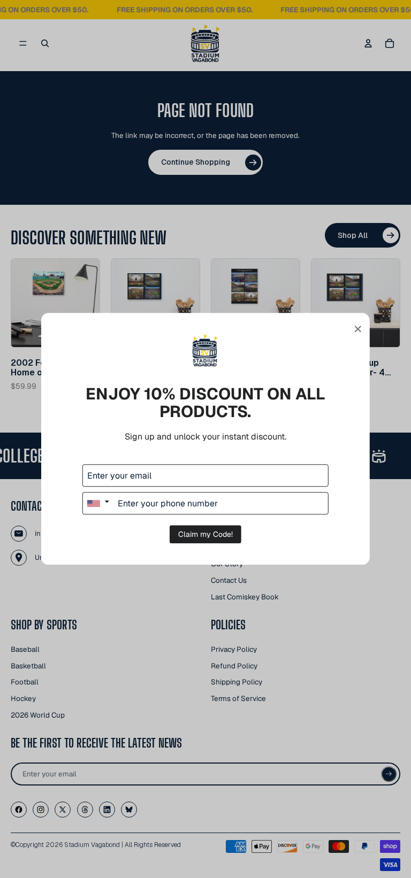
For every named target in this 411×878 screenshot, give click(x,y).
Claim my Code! (205, 535)
